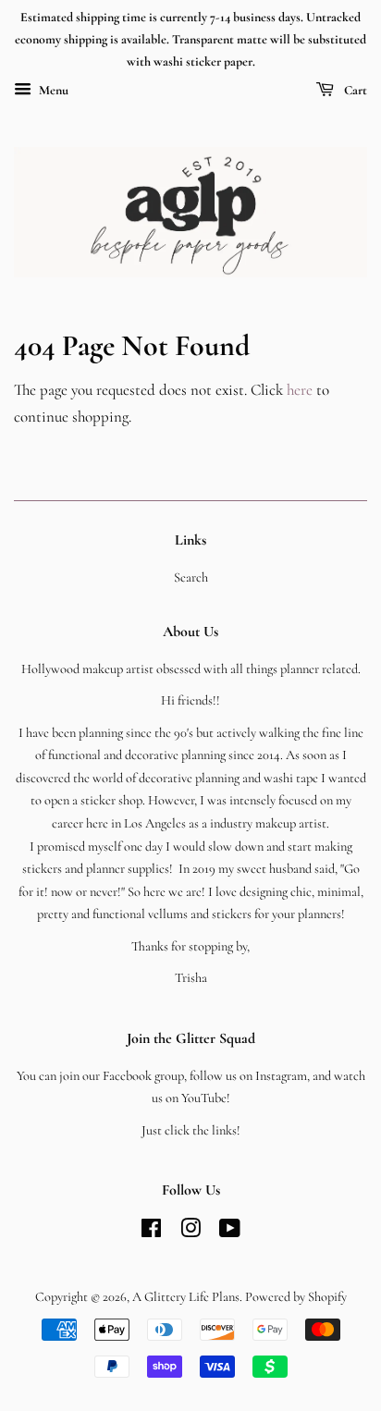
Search (191, 577)
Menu (52, 91)
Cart (354, 91)
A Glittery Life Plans (186, 1297)
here (300, 389)
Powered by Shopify (296, 1297)
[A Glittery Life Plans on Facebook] (151, 1232)
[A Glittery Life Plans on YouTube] (229, 1232)
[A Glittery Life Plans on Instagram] (190, 1232)
